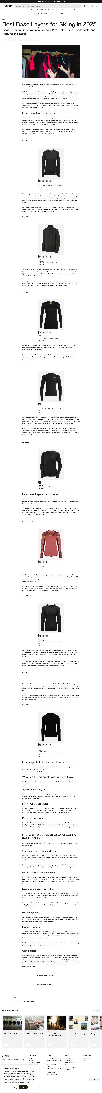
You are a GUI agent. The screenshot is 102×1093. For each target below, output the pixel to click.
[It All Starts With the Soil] (34, 1031)
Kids (42, 9)
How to (71, 1031)
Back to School (62, 9)
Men (38, 9)
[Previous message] (19, 1)
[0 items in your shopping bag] (96, 5)
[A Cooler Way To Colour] (12, 1031)
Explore (74, 9)
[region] (20, 1078)
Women (33, 9)
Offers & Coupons (51, 1064)
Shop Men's (25, 140)
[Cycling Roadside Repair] (78, 1031)
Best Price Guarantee (34, 1062)
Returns (31, 1060)
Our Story (67, 1058)
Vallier (84, 1060)
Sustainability (7, 1031)
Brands (54, 9)
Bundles (49, 1066)
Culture (51, 13)
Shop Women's (26, 216)
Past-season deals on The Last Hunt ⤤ (54, 1069)
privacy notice (26, 1082)
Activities (47, 9)
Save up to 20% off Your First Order (54, 1061)
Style (61, 13)
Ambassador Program (70, 1067)
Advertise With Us (69, 1062)
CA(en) (88, 6)
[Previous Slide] (94, 1010)
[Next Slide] (98, 1010)
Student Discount (51, 1072)
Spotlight (93, 1031)
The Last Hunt (86, 1058)
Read (6, 1045)
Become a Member (52, 1058)
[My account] (92, 5)
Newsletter (67, 1069)
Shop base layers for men (36, 985)
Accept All (23, 1087)
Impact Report (68, 1060)
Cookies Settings (10, 1087)
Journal (36, 13)
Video (66, 13)
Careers (67, 1064)
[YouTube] (94, 1079)
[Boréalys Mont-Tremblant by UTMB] (56, 1031)
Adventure (44, 13)
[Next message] (82, 1)
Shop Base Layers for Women (37, 976)
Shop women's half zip (28, 521)
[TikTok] (98, 1079)
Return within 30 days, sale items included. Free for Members (51, 1)
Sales (69, 9)
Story (49, 1031)
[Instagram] (90, 1079)
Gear (56, 13)
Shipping (31, 1058)
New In (27, 9)
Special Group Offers (52, 1074)
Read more (37, 771)
